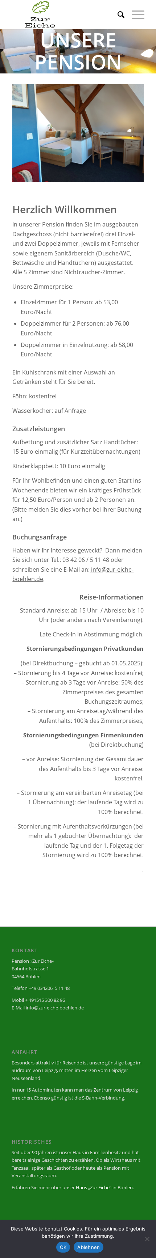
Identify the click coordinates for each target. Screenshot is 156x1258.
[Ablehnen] (147, 1238)
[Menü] (134, 14)
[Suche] (117, 14)
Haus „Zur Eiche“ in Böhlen (104, 1187)
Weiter (127, 133)
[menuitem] (117, 14)
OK (63, 1247)
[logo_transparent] (65, 14)
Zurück (29, 133)
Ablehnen (88, 1247)
